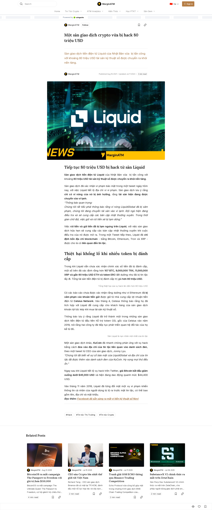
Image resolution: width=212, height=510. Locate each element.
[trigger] (37, 4)
